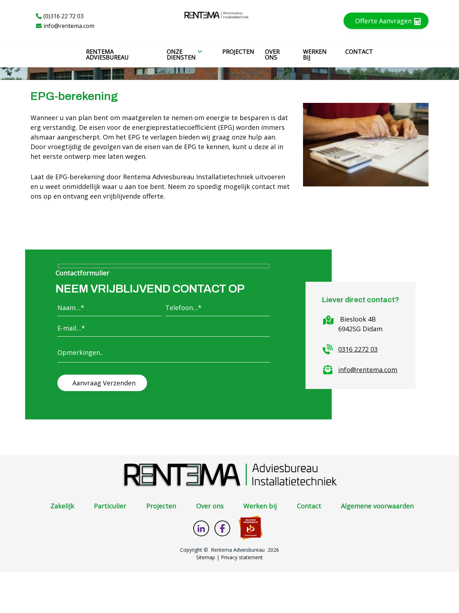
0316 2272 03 (358, 349)
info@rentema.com (68, 26)
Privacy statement (242, 557)
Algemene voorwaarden (377, 506)
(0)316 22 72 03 (63, 16)
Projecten (161, 506)
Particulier (110, 506)
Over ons (210, 506)
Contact (309, 506)
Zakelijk (62, 506)
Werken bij (260, 506)
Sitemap (205, 557)
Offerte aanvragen (384, 20)
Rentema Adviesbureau (238, 549)
